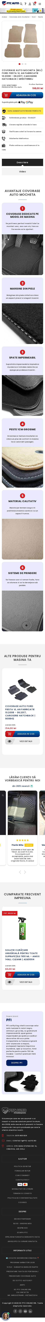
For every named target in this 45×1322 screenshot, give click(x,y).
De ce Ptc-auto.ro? (22, 1280)
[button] (20, 872)
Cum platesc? (22, 1180)
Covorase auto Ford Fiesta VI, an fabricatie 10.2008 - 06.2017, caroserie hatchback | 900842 (20, 712)
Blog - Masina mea (22, 1223)
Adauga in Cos (25, 733)
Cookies (22, 1202)
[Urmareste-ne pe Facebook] (15, 1311)
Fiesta (40, 17)
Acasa (4, 17)
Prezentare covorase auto (22, 1276)
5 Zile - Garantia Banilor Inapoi (22, 1267)
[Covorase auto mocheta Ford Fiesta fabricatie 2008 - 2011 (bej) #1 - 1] (22, 41)
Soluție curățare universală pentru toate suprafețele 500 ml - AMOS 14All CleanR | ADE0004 (22, 954)
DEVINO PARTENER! (22, 1219)
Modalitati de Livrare (22, 1189)
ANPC (22, 1285)
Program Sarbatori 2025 (22, 1262)
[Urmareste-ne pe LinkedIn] (30, 1311)
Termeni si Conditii (22, 1193)
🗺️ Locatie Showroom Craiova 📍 (22, 1258)
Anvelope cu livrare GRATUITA (22, 1241)
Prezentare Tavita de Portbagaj (22, 1271)
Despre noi (22, 1228)
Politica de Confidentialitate (22, 1198)
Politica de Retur (22, 1166)
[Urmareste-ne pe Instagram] (20, 1311)
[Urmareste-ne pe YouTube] (25, 1311)
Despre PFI (16, 1062)
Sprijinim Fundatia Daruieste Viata (22, 1237)
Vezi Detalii (26, 741)
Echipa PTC (22, 1232)
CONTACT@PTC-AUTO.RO (24, 1141)
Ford (33, 17)
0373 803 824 (21, 1135)
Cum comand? (22, 1175)
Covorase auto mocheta (19, 17)
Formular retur (22, 1171)
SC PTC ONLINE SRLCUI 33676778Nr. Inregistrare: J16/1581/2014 (23, 1292)
